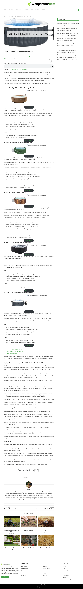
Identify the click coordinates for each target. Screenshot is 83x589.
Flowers (44, 573)
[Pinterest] (44, 586)
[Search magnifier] (78, 10)
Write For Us (65, 570)
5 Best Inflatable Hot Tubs (11, 353)
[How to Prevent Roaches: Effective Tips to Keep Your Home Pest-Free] (29, 540)
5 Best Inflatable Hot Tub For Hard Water (18, 69)
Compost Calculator (28, 9)
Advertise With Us (67, 573)
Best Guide (11, 16)
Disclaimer (65, 577)
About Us (43, 9)
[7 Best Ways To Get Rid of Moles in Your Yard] (46, 521)
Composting (24, 566)
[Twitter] (41, 586)
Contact (37, 9)
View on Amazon (29, 107)
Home (5, 9)
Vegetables (18, 9)
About (64, 566)
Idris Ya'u (7, 54)
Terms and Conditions (68, 579)
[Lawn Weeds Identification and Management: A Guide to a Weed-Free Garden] (12, 521)
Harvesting (44, 575)
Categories (10, 9)
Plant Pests (23, 575)
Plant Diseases (24, 568)
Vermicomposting (25, 570)
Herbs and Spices (46, 570)
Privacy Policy (66, 575)
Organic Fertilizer (46, 568)
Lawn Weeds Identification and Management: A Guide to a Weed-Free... (11, 530)
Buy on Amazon (28, 140)
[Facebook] (38, 586)
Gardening (44, 566)
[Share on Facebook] (32, 477)
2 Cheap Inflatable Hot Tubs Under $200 (15, 351)
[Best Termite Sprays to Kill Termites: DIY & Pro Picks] (46, 540)
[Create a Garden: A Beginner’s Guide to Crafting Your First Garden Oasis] (12, 540)
